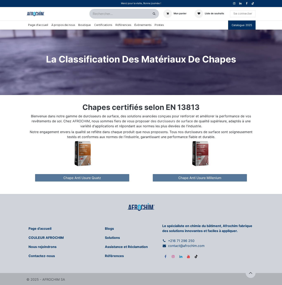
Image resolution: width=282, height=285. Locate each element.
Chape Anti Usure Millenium (199, 178)
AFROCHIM (81, 121)
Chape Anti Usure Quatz (82, 178)
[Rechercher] (154, 14)
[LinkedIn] (181, 256)
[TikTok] (252, 3)
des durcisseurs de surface (172, 121)
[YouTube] (188, 256)
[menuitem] (38, 25)
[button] (251, 273)
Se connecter (242, 13)
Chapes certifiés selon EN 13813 (141, 107)
